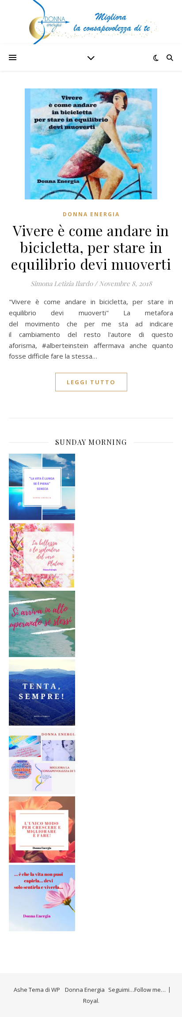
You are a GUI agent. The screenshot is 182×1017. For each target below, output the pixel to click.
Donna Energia (91, 214)
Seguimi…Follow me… (137, 990)
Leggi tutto (91, 382)
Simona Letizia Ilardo (61, 283)
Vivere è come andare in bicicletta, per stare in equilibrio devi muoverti (91, 247)
